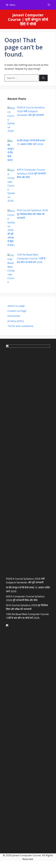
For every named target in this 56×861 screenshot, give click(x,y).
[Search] (43, 78)
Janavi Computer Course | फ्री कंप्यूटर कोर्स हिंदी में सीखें (28, 19)
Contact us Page (16, 310)
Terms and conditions (20, 326)
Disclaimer (13, 316)
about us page (16, 305)
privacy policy (15, 321)
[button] (49, 5)
